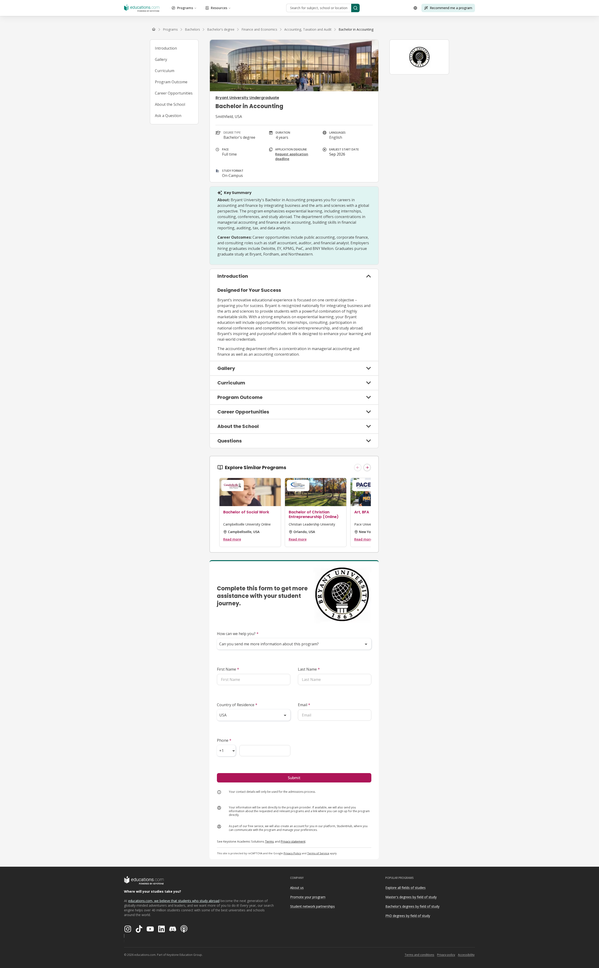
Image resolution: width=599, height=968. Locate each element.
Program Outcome (171, 81)
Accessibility (466, 955)
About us (297, 887)
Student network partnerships (312, 906)
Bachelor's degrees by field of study (412, 906)
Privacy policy (446, 955)
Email (304, 704)
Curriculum (164, 70)
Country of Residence (237, 704)
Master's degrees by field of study (411, 897)
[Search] (355, 8)
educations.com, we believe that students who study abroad (173, 901)
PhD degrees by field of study (407, 915)
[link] (356, 29)
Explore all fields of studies (405, 887)
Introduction (166, 48)
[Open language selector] (415, 8)
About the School (170, 104)
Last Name (309, 669)
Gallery (161, 59)
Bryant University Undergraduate (247, 97)
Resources (219, 8)
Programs (185, 8)
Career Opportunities (174, 93)
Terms (269, 841)
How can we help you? (238, 633)
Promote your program (307, 897)
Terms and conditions (419, 955)
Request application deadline (291, 156)
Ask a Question (168, 115)
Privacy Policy (292, 853)
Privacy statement (293, 841)
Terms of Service (318, 853)
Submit (294, 777)
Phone (224, 740)
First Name (228, 669)
